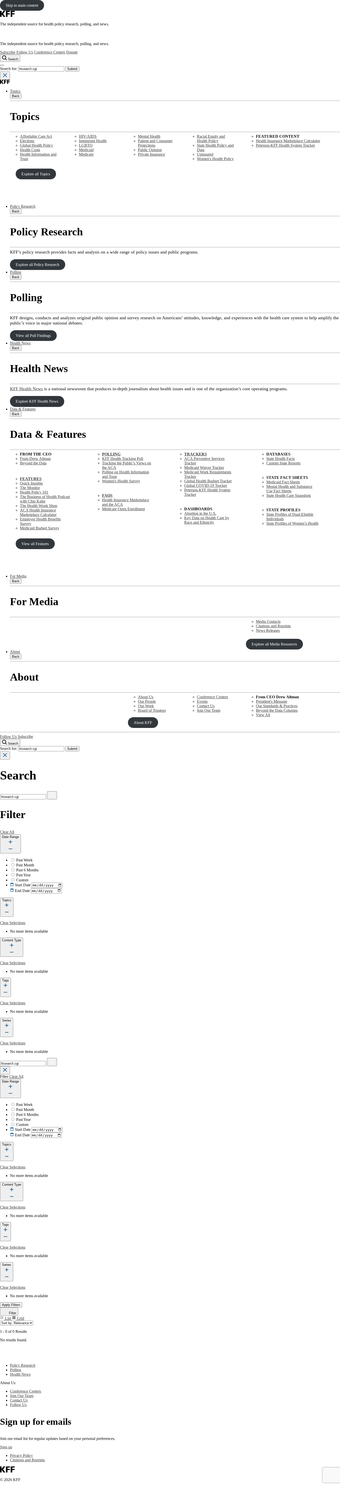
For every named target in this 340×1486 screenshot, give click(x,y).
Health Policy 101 (34, 492)
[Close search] (5, 75)
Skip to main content (22, 5)
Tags (5, 980)
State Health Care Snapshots (288, 495)
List (8, 1318)
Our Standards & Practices (276, 706)
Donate (72, 52)
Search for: (9, 68)
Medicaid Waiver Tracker (204, 467)
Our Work (146, 706)
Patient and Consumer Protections (155, 143)
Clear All (7, 832)
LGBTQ (86, 145)
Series (6, 1020)
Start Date (23, 885)
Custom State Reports (283, 463)
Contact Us (206, 706)
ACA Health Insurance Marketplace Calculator (38, 512)
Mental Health (149, 136)
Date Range (10, 837)
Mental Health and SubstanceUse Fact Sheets (289, 488)
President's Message (271, 701)
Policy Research (22, 206)
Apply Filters (11, 1305)
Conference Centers (49, 52)
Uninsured (205, 154)
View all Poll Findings (33, 335)
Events (202, 701)
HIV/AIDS (88, 136)
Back (15, 96)
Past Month (25, 865)
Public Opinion (150, 150)
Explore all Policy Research (37, 264)
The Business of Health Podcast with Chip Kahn (45, 499)
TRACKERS (195, 454)
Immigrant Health (93, 141)
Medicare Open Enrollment (123, 509)
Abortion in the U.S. (200, 513)
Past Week (24, 860)
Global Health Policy (36, 145)
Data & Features (23, 409)
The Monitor (30, 488)
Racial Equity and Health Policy (211, 138)
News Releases (268, 630)
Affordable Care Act (36, 136)
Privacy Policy (21, 1455)
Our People (147, 701)
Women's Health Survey (121, 481)
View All (263, 715)
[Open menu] (2, 65)
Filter (12, 1313)
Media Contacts (268, 621)
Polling (15, 272)
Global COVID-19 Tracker (205, 485)
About (15, 651)
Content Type (11, 940)
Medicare (86, 154)
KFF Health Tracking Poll (122, 458)
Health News (20, 343)
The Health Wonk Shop (38, 506)
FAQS (107, 495)
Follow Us (24, 52)
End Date (22, 891)
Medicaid (86, 150)
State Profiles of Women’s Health (292, 523)
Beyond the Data (33, 463)
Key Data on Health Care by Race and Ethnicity (206, 520)
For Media (18, 576)
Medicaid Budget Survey (39, 528)
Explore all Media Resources (274, 644)
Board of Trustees (152, 710)
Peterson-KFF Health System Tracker (285, 145)
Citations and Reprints (273, 626)
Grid (20, 1318)
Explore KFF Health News (37, 401)
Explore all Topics (35, 174)
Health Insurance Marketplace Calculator (288, 141)
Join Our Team (208, 710)
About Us (145, 697)
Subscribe (7, 52)
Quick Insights (31, 483)
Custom (22, 880)
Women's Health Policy (215, 159)
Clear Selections (12, 923)
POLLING (111, 454)
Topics (15, 91)
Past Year (23, 875)
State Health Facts (280, 458)
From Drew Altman (35, 458)
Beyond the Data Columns (277, 710)
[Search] (52, 795)
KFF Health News (26, 388)
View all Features (35, 544)
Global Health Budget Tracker (208, 481)
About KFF (143, 722)
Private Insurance (151, 154)
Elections (27, 141)
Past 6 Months (27, 870)
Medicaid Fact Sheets (283, 482)
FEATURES (31, 479)
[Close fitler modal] (5, 1070)
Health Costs (30, 150)
